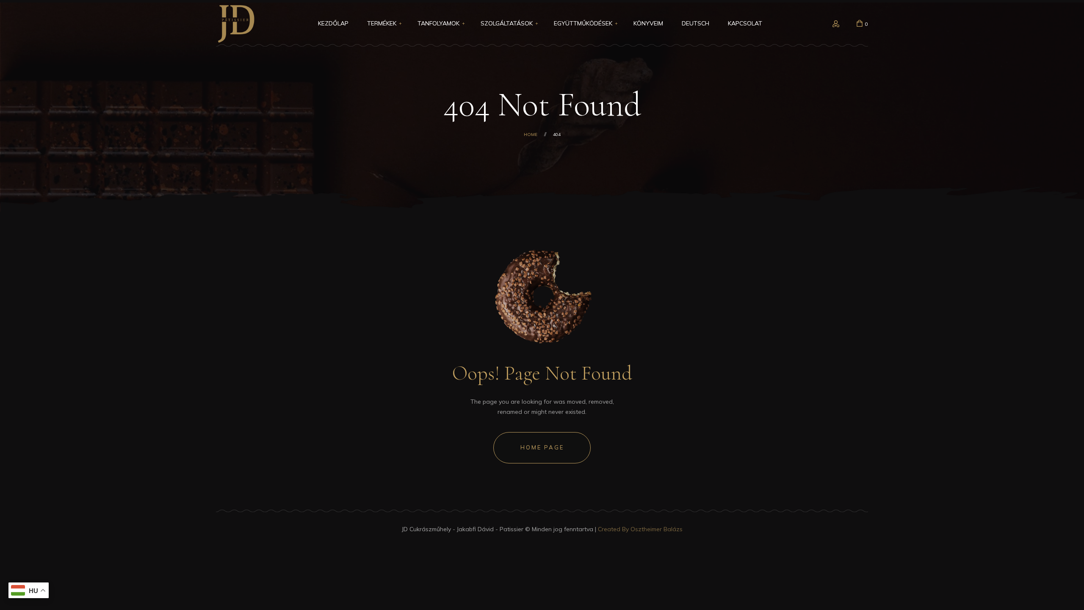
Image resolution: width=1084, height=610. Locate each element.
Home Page (542, 447)
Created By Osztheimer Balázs (640, 529)
